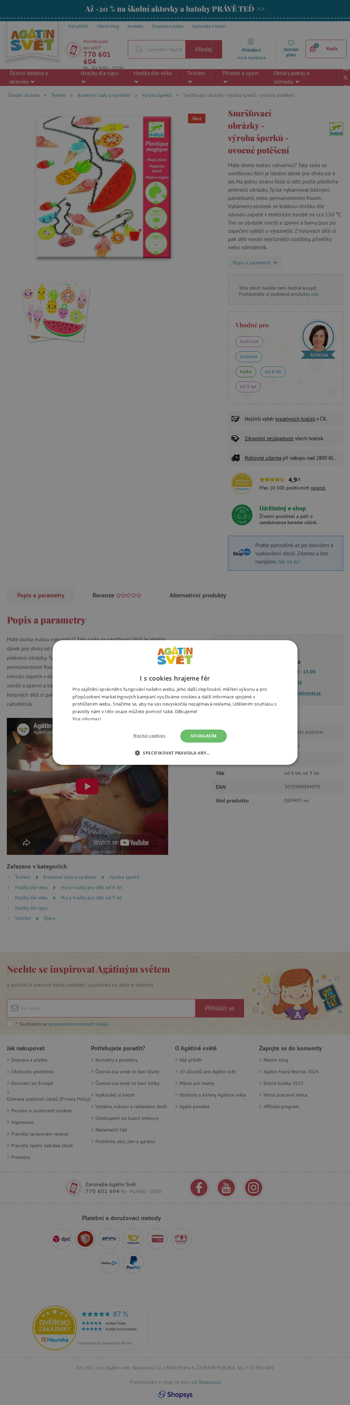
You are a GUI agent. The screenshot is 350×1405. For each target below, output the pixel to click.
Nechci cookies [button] (149, 735)
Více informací (86, 719)
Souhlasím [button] (204, 736)
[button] (175, 752)
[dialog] (175, 702)
